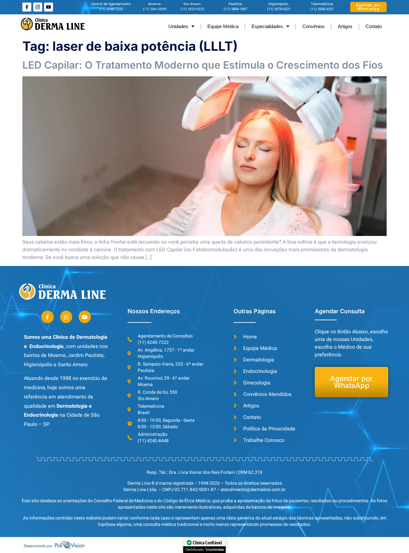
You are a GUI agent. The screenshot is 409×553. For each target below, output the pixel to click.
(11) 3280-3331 (322, 9)
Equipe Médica (222, 26)
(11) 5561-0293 (154, 9)
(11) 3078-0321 (279, 9)
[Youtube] (48, 7)
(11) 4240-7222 (111, 9)
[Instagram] (66, 317)
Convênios (313, 26)
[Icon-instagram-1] (37, 7)
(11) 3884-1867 (235, 9)
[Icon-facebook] (26, 7)
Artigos (345, 26)
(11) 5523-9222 (192, 9)
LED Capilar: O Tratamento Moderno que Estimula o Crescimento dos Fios (202, 65)
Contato (374, 26)
